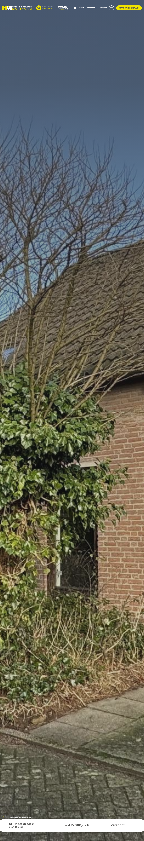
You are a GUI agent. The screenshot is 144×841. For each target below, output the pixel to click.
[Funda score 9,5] (63, 7)
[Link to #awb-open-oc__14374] (111, 7)
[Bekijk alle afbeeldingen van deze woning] (72, 420)
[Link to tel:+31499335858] (38, 7)
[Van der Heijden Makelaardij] (17, 7)
